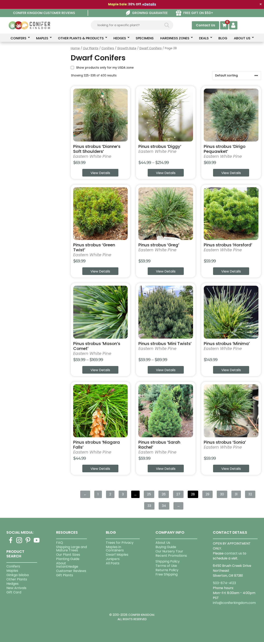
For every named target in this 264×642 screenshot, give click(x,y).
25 (149, 494)
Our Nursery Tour (169, 551)
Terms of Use (166, 565)
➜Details (149, 4)
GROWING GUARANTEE (150, 13)
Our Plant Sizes (68, 554)
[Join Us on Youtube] (36, 542)
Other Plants (16, 579)
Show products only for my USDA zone (105, 67)
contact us (233, 553)
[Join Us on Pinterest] (28, 542)
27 (178, 494)
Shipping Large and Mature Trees (71, 549)
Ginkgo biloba (17, 575)
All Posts (112, 563)
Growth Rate (126, 48)
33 (149, 505)
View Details (100, 173)
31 (236, 494)
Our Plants (90, 48)
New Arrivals (16, 588)
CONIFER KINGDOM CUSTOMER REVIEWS (44, 13)
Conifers (107, 48)
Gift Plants (64, 575)
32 (250, 494)
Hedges (12, 583)
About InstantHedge (67, 565)
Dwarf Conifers (150, 48)
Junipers (113, 559)
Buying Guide (166, 547)
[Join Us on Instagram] (19, 542)
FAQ (59, 542)
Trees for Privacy (119, 542)
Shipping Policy (168, 561)
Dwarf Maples (117, 554)
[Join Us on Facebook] (10, 542)
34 (164, 505)
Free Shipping (167, 574)
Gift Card (13, 592)
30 (222, 494)
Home (75, 48)
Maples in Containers (115, 549)
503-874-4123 (224, 583)
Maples (12, 570)
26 (164, 494)
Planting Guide (67, 559)
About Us (163, 542)
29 (207, 494)
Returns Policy (167, 570)
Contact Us (205, 25)
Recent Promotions (171, 555)
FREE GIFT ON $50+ (198, 13)
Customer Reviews (71, 570)
